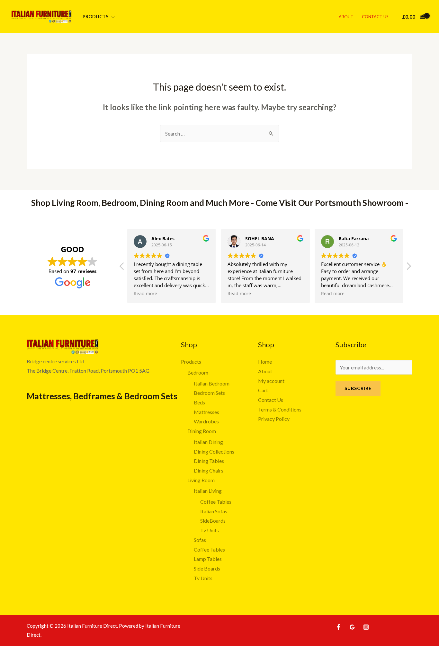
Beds (199, 402)
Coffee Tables (215, 502)
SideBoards (213, 521)
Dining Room (201, 431)
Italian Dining (208, 442)
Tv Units (209, 530)
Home (265, 361)
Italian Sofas (213, 511)
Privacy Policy (274, 419)
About (346, 16)
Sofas (200, 540)
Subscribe (358, 388)
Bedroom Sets (209, 393)
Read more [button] (145, 293)
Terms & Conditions (279, 409)
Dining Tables (209, 461)
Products (95, 16)
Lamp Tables (208, 559)
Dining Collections (214, 451)
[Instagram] (366, 627)
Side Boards (207, 568)
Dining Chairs (208, 470)
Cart (263, 390)
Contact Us (375, 16)
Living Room (201, 480)
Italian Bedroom (211, 383)
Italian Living (208, 491)
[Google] (352, 627)
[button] (408, 267)
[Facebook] (338, 627)
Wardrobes (206, 421)
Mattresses (206, 412)
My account (271, 381)
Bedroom (197, 372)
